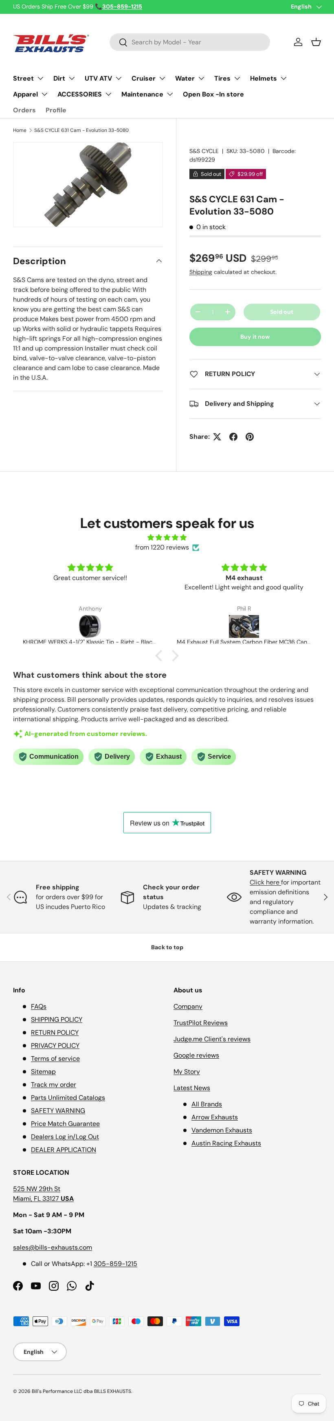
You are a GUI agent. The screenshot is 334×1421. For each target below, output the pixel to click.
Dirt (59, 78)
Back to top (167, 947)
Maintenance (142, 94)
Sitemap (43, 1071)
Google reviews (196, 1055)
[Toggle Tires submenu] (237, 78)
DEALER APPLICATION (63, 1149)
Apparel (25, 94)
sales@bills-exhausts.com (52, 1247)
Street (23, 78)
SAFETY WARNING (58, 1110)
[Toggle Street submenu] (40, 78)
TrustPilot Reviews (201, 1022)
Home (19, 130)
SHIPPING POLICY (56, 1019)
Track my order (53, 1084)
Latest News (192, 1088)
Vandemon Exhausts (221, 1130)
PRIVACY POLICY (55, 1045)
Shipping (200, 272)
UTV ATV (98, 78)
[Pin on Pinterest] (250, 437)
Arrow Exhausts (214, 1117)
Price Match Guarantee (65, 1123)
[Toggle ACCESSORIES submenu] (108, 94)
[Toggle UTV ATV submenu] (118, 78)
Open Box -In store (213, 94)
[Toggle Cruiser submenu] (162, 78)
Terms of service (55, 1058)
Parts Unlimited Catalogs (68, 1097)
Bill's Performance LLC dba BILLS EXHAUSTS (81, 1391)
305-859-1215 (115, 1263)
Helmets (263, 78)
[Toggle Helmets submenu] (283, 78)
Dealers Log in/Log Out (65, 1136)
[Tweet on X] (217, 437)
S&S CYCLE (204, 151)
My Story (187, 1071)
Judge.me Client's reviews (212, 1039)
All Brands (206, 1104)
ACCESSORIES (79, 94)
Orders (24, 110)
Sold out (281, 311)
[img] (167, 537)
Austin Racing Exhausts (226, 1143)
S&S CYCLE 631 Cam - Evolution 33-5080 (81, 130)
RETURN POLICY (55, 1032)
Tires (222, 78)
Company (188, 1006)
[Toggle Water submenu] (201, 78)
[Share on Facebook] (233, 437)
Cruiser (144, 78)
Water (185, 78)
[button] (316, 42)
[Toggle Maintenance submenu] (170, 94)
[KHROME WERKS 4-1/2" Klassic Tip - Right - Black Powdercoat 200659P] (90, 626)
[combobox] (190, 42)
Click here (265, 882)
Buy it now (255, 336)
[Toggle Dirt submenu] (72, 78)
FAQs (38, 1006)
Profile (56, 110)
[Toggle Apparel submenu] (44, 94)
